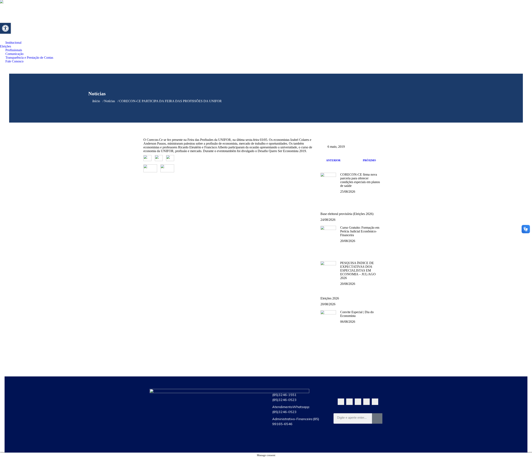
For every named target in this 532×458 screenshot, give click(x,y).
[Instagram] (366, 401)
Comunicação (235, 422)
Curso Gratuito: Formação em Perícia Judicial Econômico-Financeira (359, 231)
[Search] (377, 418)
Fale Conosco (235, 441)
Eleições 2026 (329, 298)
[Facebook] (349, 401)
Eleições (235, 403)
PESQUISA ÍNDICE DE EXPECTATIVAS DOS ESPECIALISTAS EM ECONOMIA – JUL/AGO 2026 (358, 270)
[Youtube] (358, 401)
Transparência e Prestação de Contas (235, 432)
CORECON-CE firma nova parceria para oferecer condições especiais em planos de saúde (360, 180)
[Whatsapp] (341, 401)
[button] (5, 28)
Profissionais (235, 413)
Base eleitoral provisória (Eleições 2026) (346, 214)
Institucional (235, 393)
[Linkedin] (375, 401)
